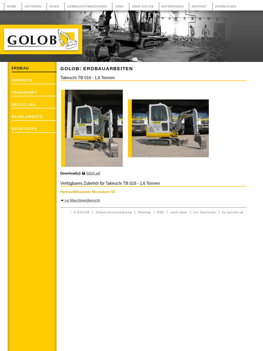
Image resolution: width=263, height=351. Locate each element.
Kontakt (199, 6)
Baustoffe (24, 129)
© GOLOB (82, 212)
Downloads (225, 6)
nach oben (178, 212)
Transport (24, 92)
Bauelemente (27, 117)
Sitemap (144, 212)
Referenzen (173, 6)
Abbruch (22, 80)
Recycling (24, 105)
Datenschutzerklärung (114, 212)
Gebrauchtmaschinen (87, 6)
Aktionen (33, 6)
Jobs (119, 6)
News (54, 6)
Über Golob (143, 6)
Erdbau (20, 68)
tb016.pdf (93, 173)
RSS (160, 212)
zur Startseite (204, 212)
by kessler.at (232, 212)
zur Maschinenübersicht (82, 200)
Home (11, 6)
